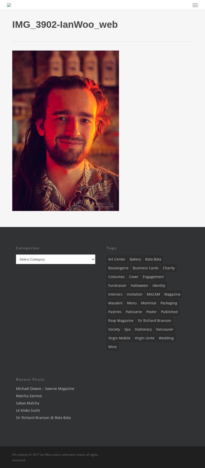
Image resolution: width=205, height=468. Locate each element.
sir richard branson (154, 320)
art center (117, 259)
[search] (185, 5)
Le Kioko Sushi (28, 410)
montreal (148, 303)
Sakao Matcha (27, 403)
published (169, 311)
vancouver (165, 329)
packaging (168, 303)
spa (127, 329)
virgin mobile (119, 338)
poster (151, 311)
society (114, 329)
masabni (115, 303)
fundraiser (117, 285)
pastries (115, 311)
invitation (134, 294)
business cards (145, 268)
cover (133, 276)
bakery (135, 259)
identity (158, 285)
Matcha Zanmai (29, 395)
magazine (172, 294)
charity (169, 268)
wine (112, 346)
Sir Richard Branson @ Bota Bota (43, 417)
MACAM (153, 294)
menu (132, 303)
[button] (195, 5)
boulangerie (118, 268)
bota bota (153, 259)
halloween (139, 285)
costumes (116, 276)
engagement (153, 276)
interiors (115, 294)
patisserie (134, 311)
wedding (166, 338)
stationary (143, 329)
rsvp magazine (121, 320)
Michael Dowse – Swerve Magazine (45, 388)
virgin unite (144, 338)
